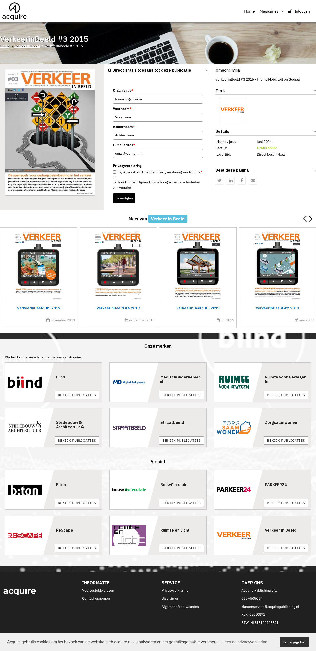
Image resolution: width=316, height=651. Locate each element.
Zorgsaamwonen (281, 422)
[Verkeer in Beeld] (232, 110)
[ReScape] (29, 535)
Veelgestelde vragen (98, 590)
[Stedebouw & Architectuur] (29, 427)
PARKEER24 (276, 484)
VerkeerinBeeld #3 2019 (197, 308)
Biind (60, 377)
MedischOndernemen (180, 377)
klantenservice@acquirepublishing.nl (270, 606)
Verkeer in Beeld (27, 46)
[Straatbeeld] (134, 427)
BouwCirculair (173, 484)
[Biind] (29, 382)
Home (249, 11)
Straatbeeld (172, 422)
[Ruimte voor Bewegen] (238, 382)
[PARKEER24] (238, 489)
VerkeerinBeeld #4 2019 (118, 308)
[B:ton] (29, 489)
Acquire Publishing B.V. (259, 590)
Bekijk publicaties (77, 395)
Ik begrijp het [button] (294, 642)
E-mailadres (124, 145)
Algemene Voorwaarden (180, 606)
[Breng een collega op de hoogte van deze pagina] (253, 181)
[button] (310, 218)
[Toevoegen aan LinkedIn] (231, 181)
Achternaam (124, 127)
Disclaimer (170, 598)
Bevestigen (124, 198)
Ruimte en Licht (175, 530)
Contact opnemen (96, 598)
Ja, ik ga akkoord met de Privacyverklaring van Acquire (160, 172)
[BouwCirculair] (134, 489)
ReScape (64, 530)
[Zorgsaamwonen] (238, 427)
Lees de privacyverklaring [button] (244, 642)
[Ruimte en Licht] (134, 535)
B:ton (61, 484)
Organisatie (123, 90)
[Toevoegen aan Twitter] (219, 181)
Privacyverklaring (175, 590)
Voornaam (122, 108)
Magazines (269, 11)
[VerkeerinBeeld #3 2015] (50, 132)
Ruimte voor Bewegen (285, 377)
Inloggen (302, 11)
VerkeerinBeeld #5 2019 (38, 308)
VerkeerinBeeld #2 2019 (277, 308)
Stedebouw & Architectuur (69, 424)
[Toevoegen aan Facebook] (242, 181)
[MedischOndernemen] (134, 382)
